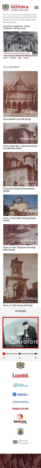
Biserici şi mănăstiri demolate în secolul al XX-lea (16, 17)
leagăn (19, 58)
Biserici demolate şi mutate (28, 14)
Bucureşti (25, 58)
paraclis (5, 58)
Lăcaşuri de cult (11, 14)
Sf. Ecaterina (12, 58)
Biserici (18, 14)
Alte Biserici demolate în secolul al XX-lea (17, 53)
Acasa (4, 14)
